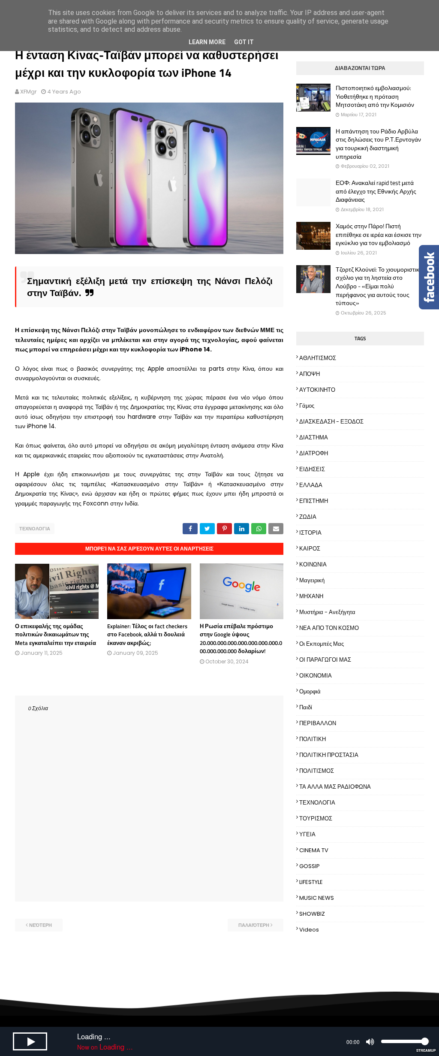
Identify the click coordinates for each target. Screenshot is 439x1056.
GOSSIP (309, 866)
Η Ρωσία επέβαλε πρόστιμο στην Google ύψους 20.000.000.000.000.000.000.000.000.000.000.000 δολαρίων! (241, 639)
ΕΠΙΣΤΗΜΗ (313, 501)
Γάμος (306, 406)
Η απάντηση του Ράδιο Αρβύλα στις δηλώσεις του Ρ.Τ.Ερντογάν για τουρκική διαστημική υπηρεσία (378, 143)
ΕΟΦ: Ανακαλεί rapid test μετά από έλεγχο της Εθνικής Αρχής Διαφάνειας (376, 191)
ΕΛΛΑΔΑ (310, 485)
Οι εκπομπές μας (321, 644)
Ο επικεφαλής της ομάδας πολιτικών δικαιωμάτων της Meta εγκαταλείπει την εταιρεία (55, 634)
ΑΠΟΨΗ (309, 374)
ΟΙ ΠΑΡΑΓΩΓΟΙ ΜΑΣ (325, 660)
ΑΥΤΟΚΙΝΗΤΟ (317, 390)
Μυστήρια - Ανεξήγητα (327, 612)
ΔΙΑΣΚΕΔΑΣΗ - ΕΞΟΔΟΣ (331, 422)
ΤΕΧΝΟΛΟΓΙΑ (34, 528)
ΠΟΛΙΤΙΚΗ (312, 739)
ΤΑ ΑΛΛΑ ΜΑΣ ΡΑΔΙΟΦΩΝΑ (335, 787)
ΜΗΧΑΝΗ (311, 596)
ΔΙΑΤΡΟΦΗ (313, 453)
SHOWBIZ (312, 914)
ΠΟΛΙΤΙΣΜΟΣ (316, 771)
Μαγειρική (312, 580)
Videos (309, 930)
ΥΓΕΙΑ (307, 834)
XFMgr (28, 92)
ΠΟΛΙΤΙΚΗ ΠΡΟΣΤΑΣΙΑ (328, 755)
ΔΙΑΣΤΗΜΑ (313, 437)
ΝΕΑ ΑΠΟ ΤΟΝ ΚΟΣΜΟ (329, 628)
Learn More (207, 42)
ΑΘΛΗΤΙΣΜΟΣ (317, 358)
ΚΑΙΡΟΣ (309, 549)
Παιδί (305, 707)
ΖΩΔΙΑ (307, 517)
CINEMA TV (313, 850)
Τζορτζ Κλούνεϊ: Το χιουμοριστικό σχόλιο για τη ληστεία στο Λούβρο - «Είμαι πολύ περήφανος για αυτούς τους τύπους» (379, 286)
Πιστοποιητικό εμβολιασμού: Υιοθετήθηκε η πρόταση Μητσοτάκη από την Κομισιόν (375, 96)
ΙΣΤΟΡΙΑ (310, 533)
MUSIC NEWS (316, 898)
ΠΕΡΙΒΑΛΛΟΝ (317, 723)
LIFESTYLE (311, 882)
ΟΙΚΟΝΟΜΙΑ (315, 676)
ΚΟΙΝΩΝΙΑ (313, 564)
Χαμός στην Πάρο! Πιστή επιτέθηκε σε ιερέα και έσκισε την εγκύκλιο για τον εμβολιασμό (378, 234)
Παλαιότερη (253, 925)
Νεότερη (40, 925)
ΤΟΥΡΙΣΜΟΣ (315, 818)
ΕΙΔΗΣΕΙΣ (312, 469)
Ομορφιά (310, 691)
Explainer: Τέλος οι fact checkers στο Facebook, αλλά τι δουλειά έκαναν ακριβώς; (147, 634)
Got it (244, 42)
